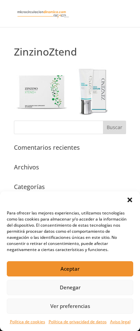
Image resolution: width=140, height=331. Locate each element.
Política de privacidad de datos (78, 322)
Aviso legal (120, 322)
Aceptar (70, 268)
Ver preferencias (70, 306)
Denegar (70, 287)
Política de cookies (27, 322)
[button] (129, 199)
